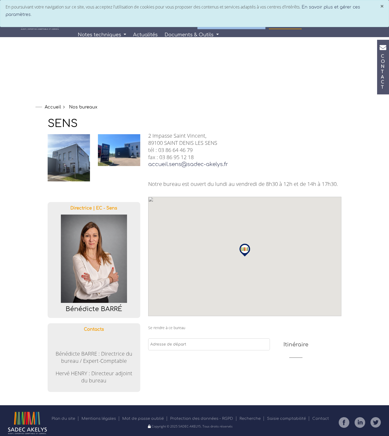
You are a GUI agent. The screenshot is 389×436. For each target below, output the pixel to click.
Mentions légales (99, 418)
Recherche (250, 418)
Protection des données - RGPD (202, 418)
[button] (244, 250)
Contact (320, 418)
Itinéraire (295, 345)
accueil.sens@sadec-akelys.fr (188, 164)
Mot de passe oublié (143, 418)
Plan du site (64, 418)
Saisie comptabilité (287, 418)
